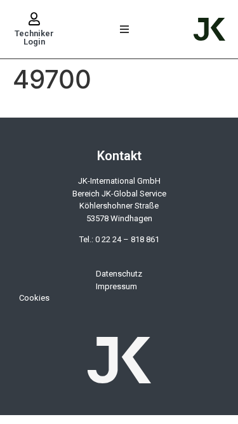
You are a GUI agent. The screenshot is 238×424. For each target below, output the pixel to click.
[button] (125, 29)
